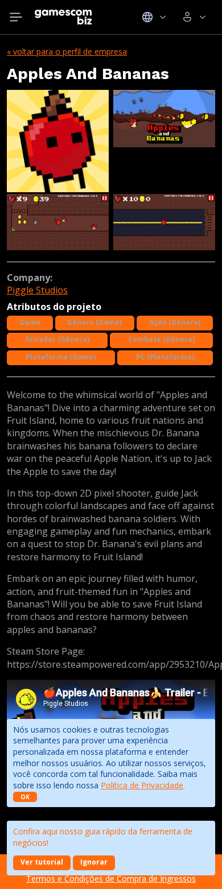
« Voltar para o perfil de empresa (67, 51)
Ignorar (94, 862)
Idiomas (154, 17)
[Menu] (16, 17)
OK (25, 797)
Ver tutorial (41, 862)
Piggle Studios (37, 290)
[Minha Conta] (194, 17)
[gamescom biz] (63, 17)
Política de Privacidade (142, 785)
